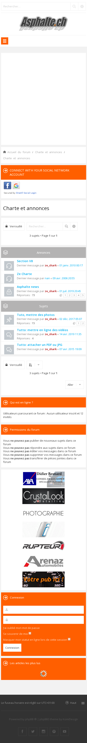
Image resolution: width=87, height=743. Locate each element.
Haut (73, 702)
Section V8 (25, 261)
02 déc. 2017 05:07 (70, 319)
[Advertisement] (43, 98)
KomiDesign (70, 719)
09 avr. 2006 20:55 (64, 278)
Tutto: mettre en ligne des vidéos (42, 330)
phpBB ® (31, 719)
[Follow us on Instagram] (43, 731)
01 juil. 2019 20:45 (70, 291)
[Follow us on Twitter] (33, 731)
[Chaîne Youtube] (64, 731)
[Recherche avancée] (82, 6)
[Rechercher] (74, 6)
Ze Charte (24, 274)
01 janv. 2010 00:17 (71, 265)
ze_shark (51, 265)
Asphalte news (28, 287)
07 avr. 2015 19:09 (70, 349)
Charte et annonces (26, 208)
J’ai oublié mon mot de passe (21, 628)
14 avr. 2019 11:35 (70, 334)
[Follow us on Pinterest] (54, 731)
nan (47, 278)
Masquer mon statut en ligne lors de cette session (35, 640)
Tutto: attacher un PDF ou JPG (39, 345)
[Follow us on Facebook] (22, 731)
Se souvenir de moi (16, 634)
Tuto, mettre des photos (35, 315)
